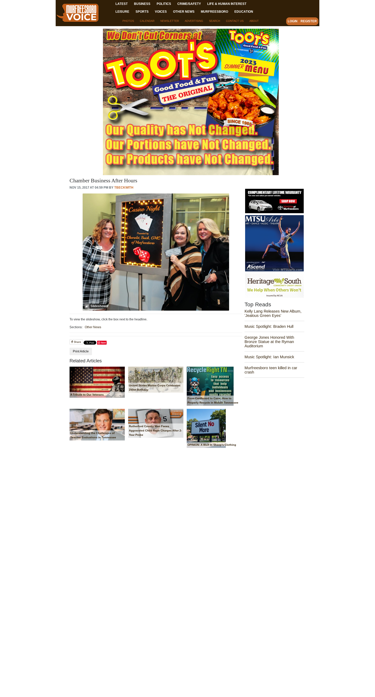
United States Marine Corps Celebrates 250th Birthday (154, 387)
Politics (164, 3)
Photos (128, 20)
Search (214, 20)
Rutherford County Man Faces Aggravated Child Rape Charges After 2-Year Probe (155, 430)
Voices (161, 11)
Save (103, 342)
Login (292, 21)
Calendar (147, 20)
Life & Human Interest (226, 3)
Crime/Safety (189, 3)
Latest (121, 3)
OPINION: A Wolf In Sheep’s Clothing (212, 444)
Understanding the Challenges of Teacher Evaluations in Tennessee (93, 435)
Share (77, 341)
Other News (184, 11)
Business (142, 3)
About (254, 20)
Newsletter (169, 20)
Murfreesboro (214, 11)
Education (243, 11)
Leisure (122, 11)
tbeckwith (123, 187)
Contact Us (235, 20)
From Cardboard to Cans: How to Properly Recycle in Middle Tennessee (213, 400)
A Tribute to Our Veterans (87, 394)
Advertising (194, 20)
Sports (142, 11)
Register (309, 21)
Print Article (81, 351)
